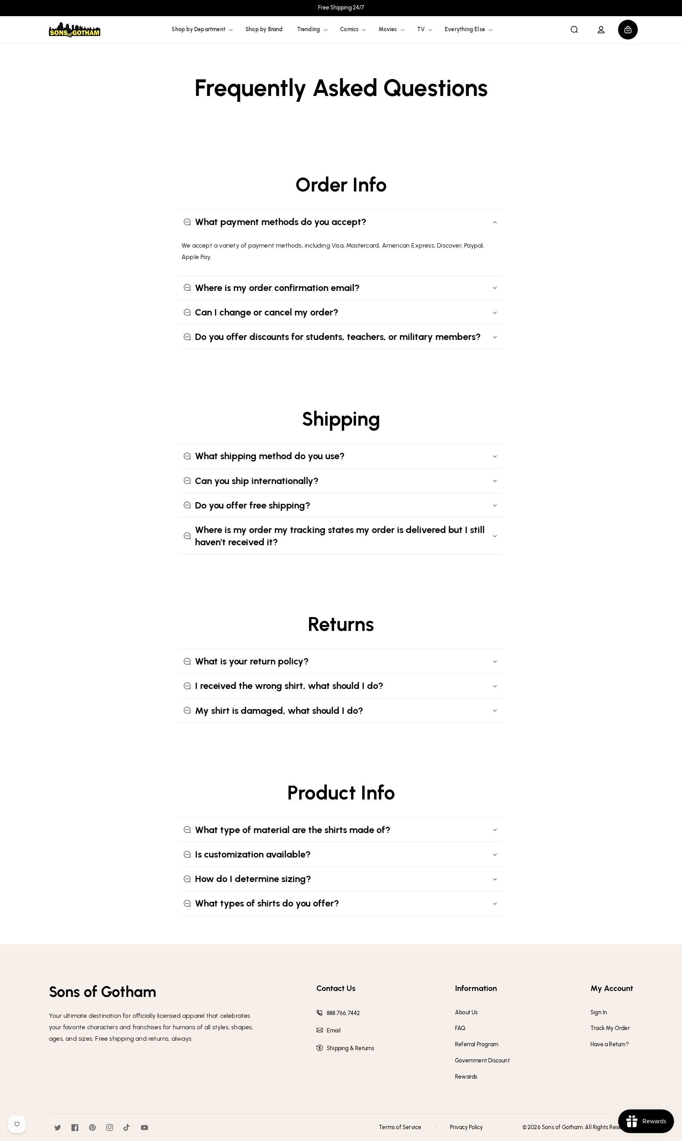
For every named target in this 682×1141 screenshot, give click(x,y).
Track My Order (610, 1028)
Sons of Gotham (562, 1127)
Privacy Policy (466, 1127)
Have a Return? (609, 1045)
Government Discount (482, 1061)
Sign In (598, 1013)
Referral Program (476, 1045)
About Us (466, 1013)
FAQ (460, 1028)
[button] (201, 29)
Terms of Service (400, 1127)
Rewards (466, 1077)
